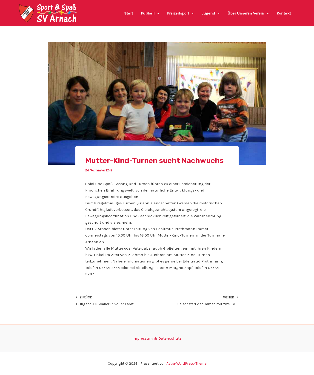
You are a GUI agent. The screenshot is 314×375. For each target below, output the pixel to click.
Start (128, 13)
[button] (157, 13)
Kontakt (284, 13)
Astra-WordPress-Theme (186, 363)
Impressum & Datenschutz (156, 338)
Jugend (208, 13)
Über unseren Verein (246, 13)
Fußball (148, 13)
